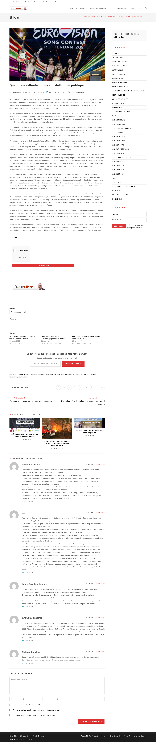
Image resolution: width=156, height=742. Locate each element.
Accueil (11, 2)
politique (68, 374)
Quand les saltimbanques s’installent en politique (127, 16)
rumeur (93, 374)
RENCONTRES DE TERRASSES (123, 186)
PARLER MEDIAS (118, 145)
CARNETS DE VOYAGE (120, 66)
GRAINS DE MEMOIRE (120, 99)
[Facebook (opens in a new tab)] (145, 8)
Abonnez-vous (73, 364)
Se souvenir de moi (136, 225)
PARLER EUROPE (118, 132)
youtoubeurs (23, 377)
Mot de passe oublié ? (133, 228)
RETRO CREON (117, 191)
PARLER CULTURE (118, 120)
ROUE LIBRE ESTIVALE (120, 195)
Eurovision (49, 374)
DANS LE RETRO (118, 78)
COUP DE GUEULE (119, 74)
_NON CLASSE (117, 199)
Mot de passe (116, 220)
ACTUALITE (116, 53)
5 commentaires (77, 92)
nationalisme (59, 374)
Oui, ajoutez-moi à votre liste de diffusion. (28, 705)
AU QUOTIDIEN (117, 57)
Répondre (101, 464)
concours (33, 374)
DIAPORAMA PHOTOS (120, 87)
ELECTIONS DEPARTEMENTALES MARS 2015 (128, 91)
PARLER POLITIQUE (57, 92)
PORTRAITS (116, 178)
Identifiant (115, 214)
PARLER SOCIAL (118, 161)
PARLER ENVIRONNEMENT (122, 128)
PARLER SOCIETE (118, 166)
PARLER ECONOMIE (119, 124)
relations (77, 374)
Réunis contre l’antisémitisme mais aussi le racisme (24, 435)
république (85, 374)
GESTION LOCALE (118, 95)
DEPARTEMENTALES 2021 (121, 82)
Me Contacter (20, 2)
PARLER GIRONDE (118, 141)
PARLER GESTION (118, 137)
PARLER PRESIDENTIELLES (122, 157)
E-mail (15, 237)
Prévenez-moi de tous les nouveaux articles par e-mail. (34, 715)
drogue (41, 374)
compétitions (24, 374)
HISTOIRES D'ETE (118, 103)
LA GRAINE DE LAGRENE (121, 111)
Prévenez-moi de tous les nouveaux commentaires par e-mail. (36, 710)
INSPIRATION (117, 107)
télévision (13, 377)
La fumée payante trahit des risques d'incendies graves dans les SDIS (57, 443)
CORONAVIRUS (117, 70)
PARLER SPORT (118, 174)
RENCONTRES (117, 182)
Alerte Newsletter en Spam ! (50, 2)
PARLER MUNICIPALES (120, 149)
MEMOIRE (115, 116)
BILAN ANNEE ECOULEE (121, 62)
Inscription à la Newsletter (33, 2)
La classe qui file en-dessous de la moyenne (89, 432)
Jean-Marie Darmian (21, 92)
